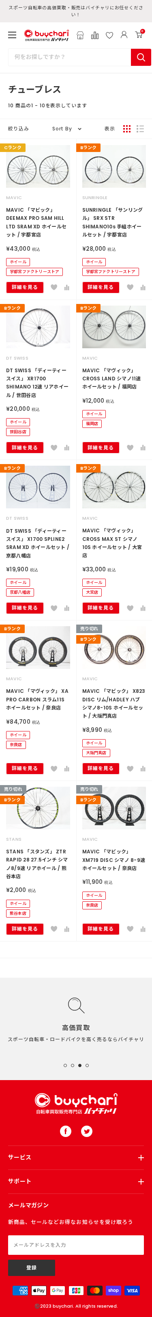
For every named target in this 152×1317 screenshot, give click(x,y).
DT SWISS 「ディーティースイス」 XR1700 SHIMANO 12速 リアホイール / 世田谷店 (37, 383)
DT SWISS (17, 358)
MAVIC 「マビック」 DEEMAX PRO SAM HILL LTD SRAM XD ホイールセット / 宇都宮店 (36, 222)
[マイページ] (124, 35)
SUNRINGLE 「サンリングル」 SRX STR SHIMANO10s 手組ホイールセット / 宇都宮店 (112, 222)
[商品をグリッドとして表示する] (127, 128)
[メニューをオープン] (12, 35)
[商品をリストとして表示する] (140, 128)
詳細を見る (25, 287)
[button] (54, 287)
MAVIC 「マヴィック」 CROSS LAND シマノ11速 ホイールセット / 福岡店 (111, 379)
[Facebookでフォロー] (65, 1131)
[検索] (141, 57)
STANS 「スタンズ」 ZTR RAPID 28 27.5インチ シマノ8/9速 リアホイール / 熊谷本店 (37, 864)
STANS (13, 839)
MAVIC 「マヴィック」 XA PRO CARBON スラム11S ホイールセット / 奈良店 (37, 699)
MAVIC (14, 197)
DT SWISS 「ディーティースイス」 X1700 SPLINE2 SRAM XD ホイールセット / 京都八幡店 (37, 543)
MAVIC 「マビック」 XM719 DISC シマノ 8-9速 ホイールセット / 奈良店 (114, 860)
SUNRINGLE (95, 197)
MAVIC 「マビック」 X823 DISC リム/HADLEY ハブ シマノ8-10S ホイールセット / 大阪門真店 (114, 703)
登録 (31, 1267)
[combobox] (70, 57)
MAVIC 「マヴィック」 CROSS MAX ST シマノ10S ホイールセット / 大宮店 (112, 543)
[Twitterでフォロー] (86, 1131)
